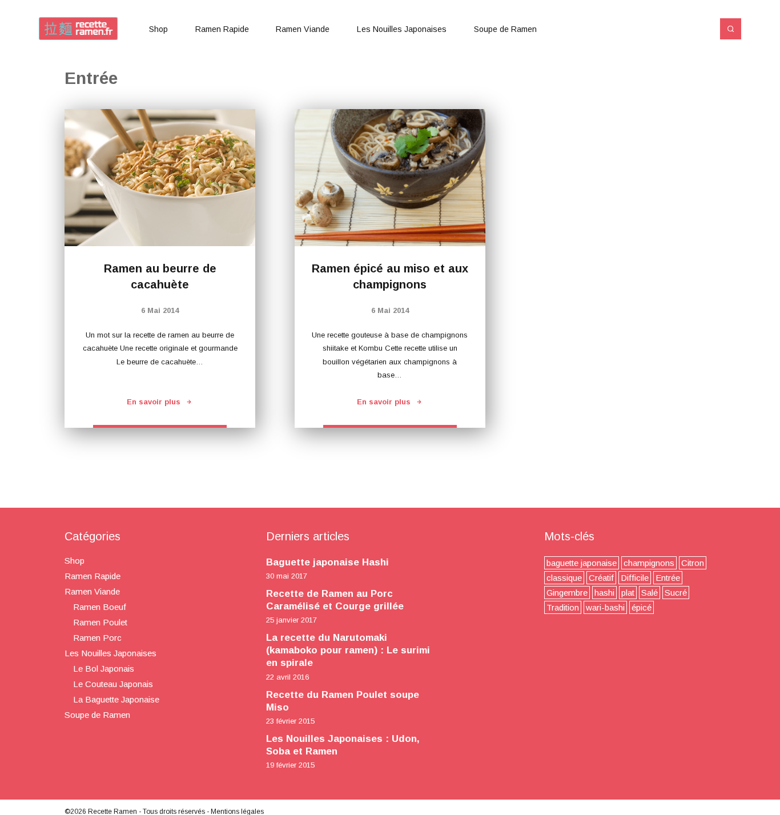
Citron (692, 563)
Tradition (562, 607)
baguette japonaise (581, 563)
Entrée (668, 578)
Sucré (676, 592)
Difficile (635, 578)
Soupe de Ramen (505, 29)
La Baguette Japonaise (116, 699)
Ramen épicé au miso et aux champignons (390, 276)
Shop (158, 29)
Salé (649, 592)
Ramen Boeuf (99, 607)
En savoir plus (153, 402)
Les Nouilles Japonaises (402, 29)
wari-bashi (605, 607)
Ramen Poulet (100, 622)
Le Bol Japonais (103, 668)
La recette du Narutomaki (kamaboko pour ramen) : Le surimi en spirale (348, 650)
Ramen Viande (302, 29)
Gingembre (567, 592)
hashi (604, 592)
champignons (649, 563)
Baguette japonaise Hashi (327, 562)
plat (627, 592)
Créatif (601, 578)
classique (564, 578)
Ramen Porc (97, 638)
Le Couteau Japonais (113, 684)
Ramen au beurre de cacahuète (160, 276)
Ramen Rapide (222, 29)
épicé (642, 607)
